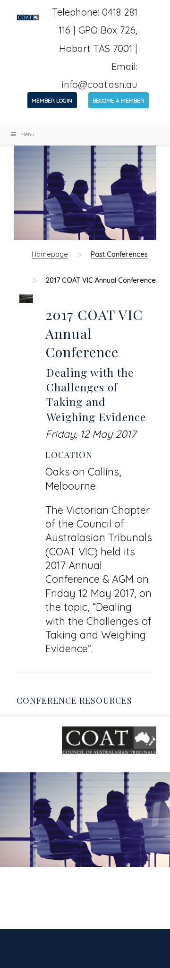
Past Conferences (119, 254)
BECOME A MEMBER (118, 100)
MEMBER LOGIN (52, 100)
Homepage (50, 254)
